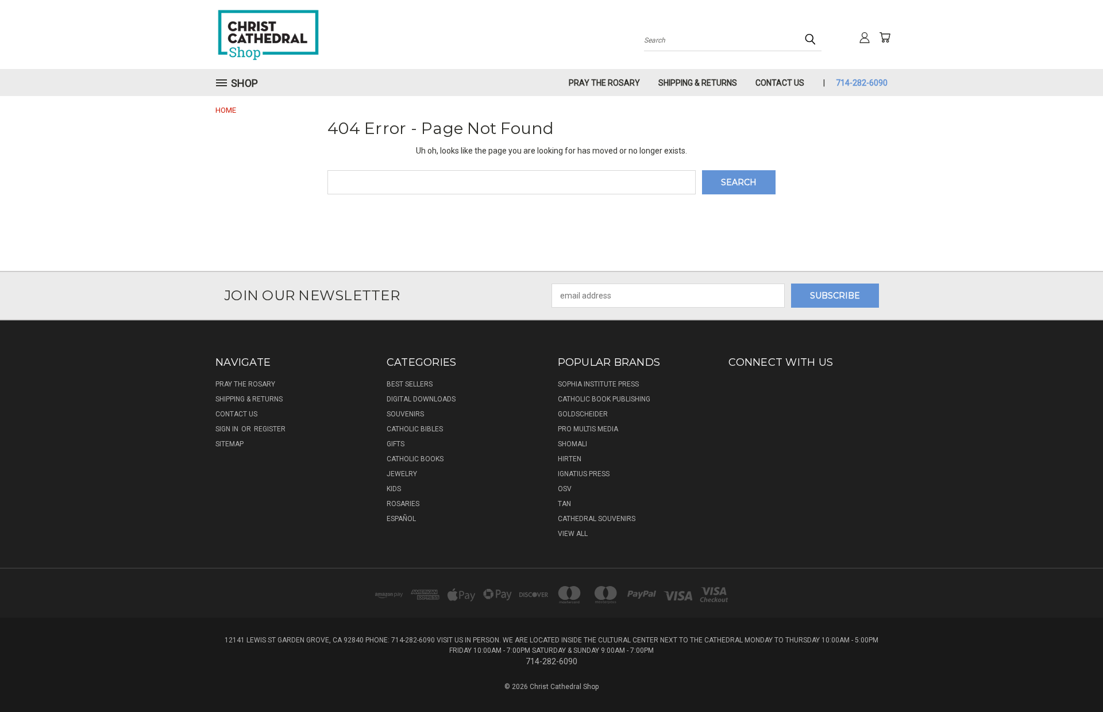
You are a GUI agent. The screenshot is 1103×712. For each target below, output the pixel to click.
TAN (564, 504)
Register (270, 429)
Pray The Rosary (604, 82)
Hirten (569, 459)
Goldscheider (583, 414)
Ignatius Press (584, 474)
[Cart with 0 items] (884, 37)
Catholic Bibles (415, 429)
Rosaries (403, 504)
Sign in (227, 429)
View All (573, 534)
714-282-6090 (862, 82)
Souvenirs (405, 414)
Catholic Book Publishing (604, 399)
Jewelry (402, 474)
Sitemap (229, 444)
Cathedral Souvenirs (596, 519)
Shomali (572, 444)
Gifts (395, 444)
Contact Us (779, 82)
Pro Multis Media (588, 429)
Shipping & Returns (697, 82)
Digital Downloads (421, 399)
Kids (394, 489)
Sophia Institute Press (598, 384)
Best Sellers (410, 384)
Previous (1073, 676)
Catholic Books (415, 459)
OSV (565, 489)
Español (401, 519)
